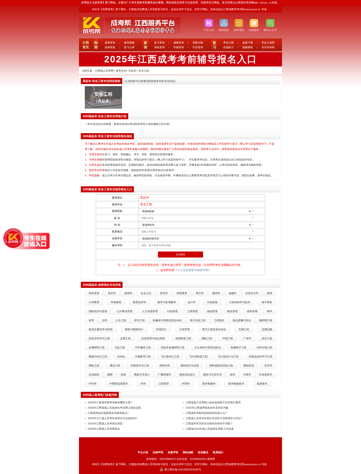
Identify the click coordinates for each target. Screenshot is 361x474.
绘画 (123, 374)
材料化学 (164, 365)
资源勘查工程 (183, 338)
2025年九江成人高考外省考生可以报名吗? (112, 418)
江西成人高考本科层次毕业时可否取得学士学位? (214, 418)
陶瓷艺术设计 (142, 374)
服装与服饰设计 (134, 329)
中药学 (93, 383)
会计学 (192, 302)
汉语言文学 (251, 293)
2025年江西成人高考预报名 (104, 428)
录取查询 (159, 47)
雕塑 (110, 374)
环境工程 (227, 338)
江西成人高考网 (104, 70)
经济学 (164, 293)
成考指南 (129, 42)
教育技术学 (139, 302)
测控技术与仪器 (189, 365)
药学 (143, 383)
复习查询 (159, 42)
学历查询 (198, 47)
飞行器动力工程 (170, 356)
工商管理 (192, 311)
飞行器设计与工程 (228, 356)
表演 (232, 374)
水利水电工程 (264, 347)
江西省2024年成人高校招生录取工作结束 (210, 428)
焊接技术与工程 (140, 365)
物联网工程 (265, 320)
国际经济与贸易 (98, 311)
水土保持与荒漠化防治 (207, 347)
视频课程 (247, 47)
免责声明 (173, 452)
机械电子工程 (238, 347)
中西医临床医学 (118, 383)
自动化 (121, 356)
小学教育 (94, 302)
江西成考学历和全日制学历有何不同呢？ (209, 423)
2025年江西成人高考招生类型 (105, 423)
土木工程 (121, 320)
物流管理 (232, 311)
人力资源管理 (150, 311)
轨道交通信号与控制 (100, 329)
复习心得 (129, 47)
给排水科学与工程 (99, 338)
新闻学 (128, 293)
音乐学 (268, 365)
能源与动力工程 (98, 356)
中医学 (247, 374)
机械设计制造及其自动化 (167, 320)
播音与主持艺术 (212, 374)
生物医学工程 (143, 356)
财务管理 (252, 311)
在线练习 (228, 47)
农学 (91, 320)
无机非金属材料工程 (172, 347)
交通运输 (267, 329)
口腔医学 (164, 383)
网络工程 (94, 365)
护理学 (186, 383)
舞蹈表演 (248, 365)
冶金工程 (120, 347)
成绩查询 (178, 42)
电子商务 (267, 302)
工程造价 (219, 320)
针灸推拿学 (265, 374)
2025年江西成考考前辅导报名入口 (180, 59)
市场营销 (212, 302)
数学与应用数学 (167, 302)
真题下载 (247, 42)
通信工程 (115, 365)
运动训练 (94, 374)
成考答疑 (110, 47)
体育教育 (182, 293)
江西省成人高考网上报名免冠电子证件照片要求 (213, 402)
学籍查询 (178, 47)
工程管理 (184, 329)
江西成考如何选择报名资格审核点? (108, 412)
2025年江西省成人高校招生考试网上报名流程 (114, 407)
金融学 (233, 293)
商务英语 (94, 293)
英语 (269, 293)
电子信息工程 (198, 320)
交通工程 (125, 338)
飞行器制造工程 (198, 356)
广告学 (247, 338)
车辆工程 (244, 329)
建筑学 (216, 293)
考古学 (200, 293)
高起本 (132, 70)
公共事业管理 (124, 311)
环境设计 (161, 329)
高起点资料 (268, 42)
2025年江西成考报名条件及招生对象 (207, 407)
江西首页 (86, 45)
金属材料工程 (97, 347)
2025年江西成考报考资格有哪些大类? (110, 402)
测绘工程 (207, 338)
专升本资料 (268, 47)
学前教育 (116, 302)
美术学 (112, 293)
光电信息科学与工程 (260, 356)
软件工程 (139, 320)
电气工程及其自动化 (214, 329)
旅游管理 (212, 311)
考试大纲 (228, 42)
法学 (104, 320)
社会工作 (146, 293)
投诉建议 (203, 452)
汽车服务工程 (143, 347)
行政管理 (172, 311)
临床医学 (262, 383)
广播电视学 (164, 374)
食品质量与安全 (242, 320)
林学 (269, 311)
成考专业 (121, 70)
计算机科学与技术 (239, 302)
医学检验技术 (236, 383)
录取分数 (198, 42)
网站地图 (188, 452)
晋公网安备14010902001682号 (182, 469)
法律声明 (158, 452)
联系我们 (218, 452)
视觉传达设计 (187, 374)
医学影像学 (209, 383)
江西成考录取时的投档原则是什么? (206, 412)
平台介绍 (143, 452)
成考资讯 (110, 42)
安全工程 (144, 70)
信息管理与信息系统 (153, 338)
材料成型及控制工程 (221, 365)
